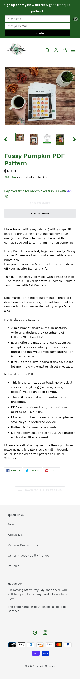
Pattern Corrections (23, 545)
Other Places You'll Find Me (28, 555)
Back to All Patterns (43, 490)
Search (13, 524)
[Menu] (73, 50)
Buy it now (40, 213)
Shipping (10, 177)
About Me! (15, 534)
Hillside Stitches (45, 666)
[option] (20, 137)
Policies (13, 566)
